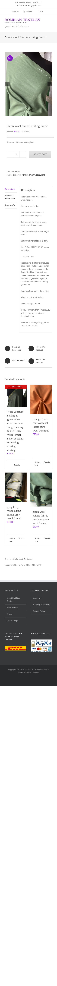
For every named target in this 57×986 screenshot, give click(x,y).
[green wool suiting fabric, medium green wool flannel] (41, 490)
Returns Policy (39, 611)
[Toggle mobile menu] (51, 20)
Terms (9, 614)
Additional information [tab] (10, 197)
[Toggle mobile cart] (39, 20)
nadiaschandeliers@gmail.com (28, 5)
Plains (17, 171)
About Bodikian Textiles (13, 600)
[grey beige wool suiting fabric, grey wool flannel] (16, 487)
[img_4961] (28, 84)
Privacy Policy (12, 607)
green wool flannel (19, 174)
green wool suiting (37, 174)
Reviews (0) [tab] (10, 205)
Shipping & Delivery (41, 604)
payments (37, 598)
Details (17, 465)
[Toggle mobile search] (45, 20)
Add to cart (40, 154)
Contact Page (12, 620)
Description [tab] (10, 189)
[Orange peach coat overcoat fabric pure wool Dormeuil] (41, 399)
